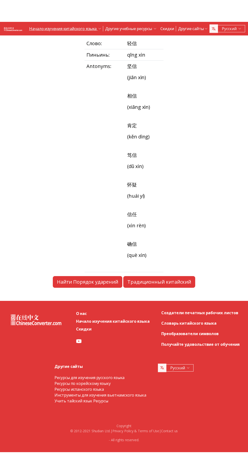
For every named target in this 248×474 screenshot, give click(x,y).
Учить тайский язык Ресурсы (81, 401)
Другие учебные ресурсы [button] (129, 28)
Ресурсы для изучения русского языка (89, 377)
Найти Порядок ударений (87, 282)
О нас (81, 313)
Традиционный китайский (159, 282)
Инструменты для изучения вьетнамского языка (100, 395)
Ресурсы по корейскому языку (82, 383)
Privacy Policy (122, 431)
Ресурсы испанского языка (79, 389)
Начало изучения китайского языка (113, 321)
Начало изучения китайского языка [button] (63, 28)
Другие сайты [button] (191, 28)
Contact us (169, 431)
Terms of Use (148, 431)
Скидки (167, 28)
